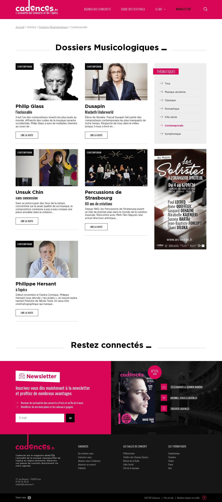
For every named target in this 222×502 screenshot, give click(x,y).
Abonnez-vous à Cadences (183, 397)
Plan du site (169, 497)
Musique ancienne (175, 92)
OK (70, 418)
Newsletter (183, 9)
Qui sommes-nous (85, 453)
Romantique (172, 109)
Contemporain (174, 126)
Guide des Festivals (133, 9)
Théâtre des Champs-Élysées (135, 457)
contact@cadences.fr (25, 484)
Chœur (171, 461)
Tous (167, 83)
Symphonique (173, 134)
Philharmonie (129, 453)
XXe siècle (171, 117)
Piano (170, 464)
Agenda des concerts (97, 9)
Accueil (20, 27)
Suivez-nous (21, 497)
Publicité (82, 468)
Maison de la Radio (131, 461)
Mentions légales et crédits (188, 497)
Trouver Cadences (179, 408)
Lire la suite (27, 135)
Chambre (172, 457)
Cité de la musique (131, 468)
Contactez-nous (85, 457)
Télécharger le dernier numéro (186, 387)
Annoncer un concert (87, 464)
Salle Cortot (128, 464)
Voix (170, 468)
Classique (170, 100)
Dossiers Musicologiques (53, 27)
